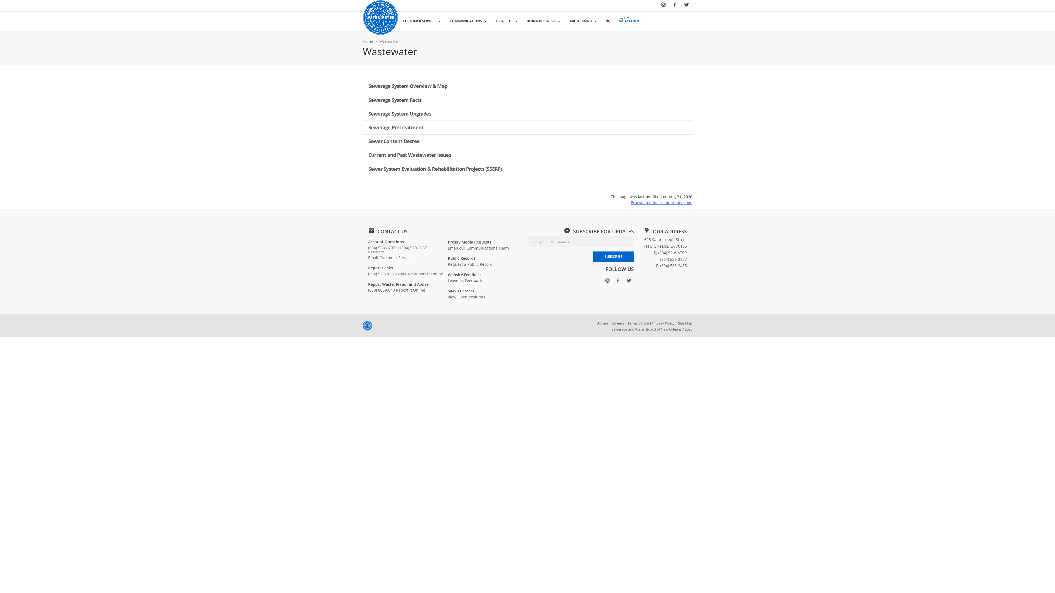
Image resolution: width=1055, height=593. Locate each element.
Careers (618, 323)
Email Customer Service (390, 257)
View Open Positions (466, 297)
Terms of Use (638, 323)
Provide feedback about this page (661, 202)
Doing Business (541, 21)
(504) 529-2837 (390, 273)
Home (368, 41)
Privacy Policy (663, 323)
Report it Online (428, 273)
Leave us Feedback (465, 280)
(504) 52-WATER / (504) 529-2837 (397, 249)
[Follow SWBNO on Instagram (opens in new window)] (663, 6)
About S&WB (581, 21)
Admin (602, 323)
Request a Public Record (470, 264)
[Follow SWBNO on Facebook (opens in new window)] (675, 6)
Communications (466, 21)
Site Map (685, 323)
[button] (608, 21)
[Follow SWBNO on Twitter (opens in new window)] (686, 6)
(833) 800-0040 (381, 290)
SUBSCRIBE (613, 256)
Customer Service (419, 21)
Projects (504, 21)
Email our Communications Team (478, 248)
